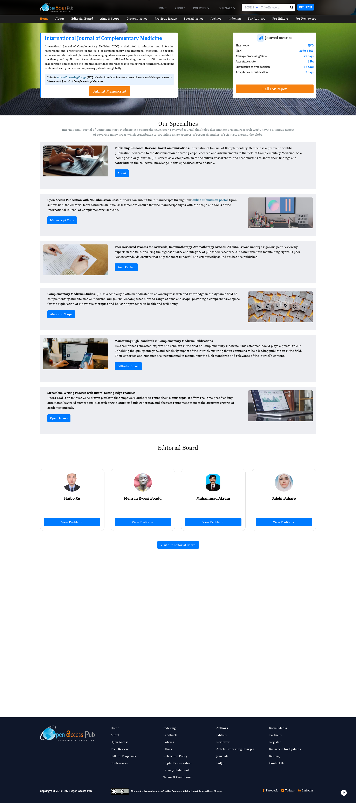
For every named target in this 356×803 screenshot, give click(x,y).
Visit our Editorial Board (178, 545)
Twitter (290, 790)
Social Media (278, 728)
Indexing (234, 18)
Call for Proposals (123, 756)
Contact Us (276, 763)
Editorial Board (82, 18)
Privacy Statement (176, 770)
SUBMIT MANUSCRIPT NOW (219, 689)
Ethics (167, 749)
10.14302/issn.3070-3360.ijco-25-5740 (273, 627)
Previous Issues (166, 18)
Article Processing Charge (71, 77)
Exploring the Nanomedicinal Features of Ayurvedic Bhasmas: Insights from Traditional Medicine (132, 602)
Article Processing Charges (235, 749)
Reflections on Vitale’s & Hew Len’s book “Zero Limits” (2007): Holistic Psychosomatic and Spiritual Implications (132, 665)
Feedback (170, 735)
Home (162, 8)
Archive (216, 18)
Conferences (119, 763)
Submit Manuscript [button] (109, 91)
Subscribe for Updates (285, 749)
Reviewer (223, 742)
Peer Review (126, 267)
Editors (221, 735)
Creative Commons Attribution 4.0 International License (192, 791)
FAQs (220, 763)
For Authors (256, 18)
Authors (222, 728)
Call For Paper (274, 88)
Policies (200, 8)
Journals (225, 8)
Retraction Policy (175, 756)
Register (305, 7)
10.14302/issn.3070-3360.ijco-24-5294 (132, 628)
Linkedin (307, 790)
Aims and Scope (61, 314)
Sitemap (275, 756)
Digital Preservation (177, 763)
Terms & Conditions (177, 777)
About (180, 8)
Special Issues (193, 18)
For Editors (280, 18)
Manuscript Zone (62, 220)
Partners (275, 735)
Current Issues (136, 18)
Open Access (59, 418)
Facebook (271, 790)
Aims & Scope (109, 18)
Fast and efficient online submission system (153, 689)
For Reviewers (305, 18)
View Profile (70, 522)
